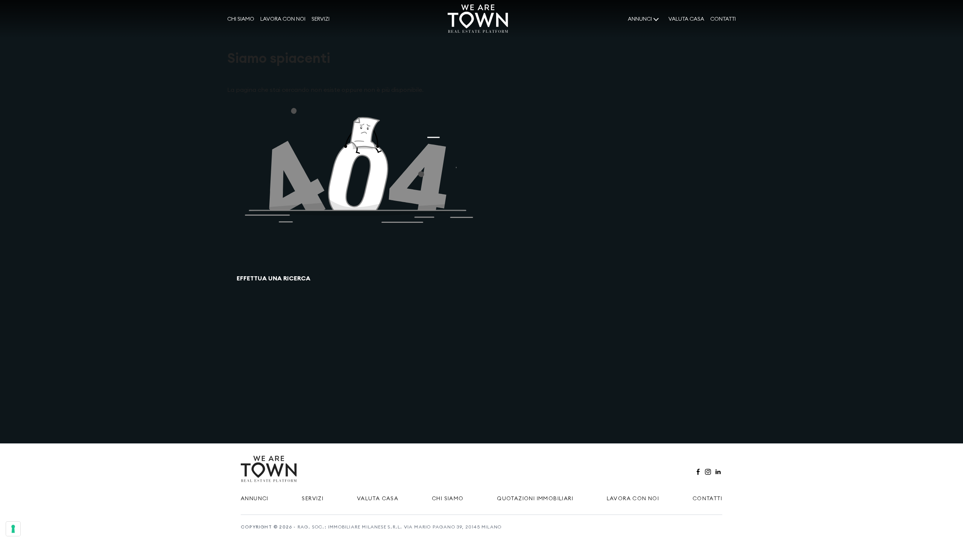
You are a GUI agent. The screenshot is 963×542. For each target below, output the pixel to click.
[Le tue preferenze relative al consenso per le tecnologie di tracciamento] (13, 529)
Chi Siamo (448, 498)
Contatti (723, 18)
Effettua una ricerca (273, 278)
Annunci (640, 18)
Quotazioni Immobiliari (535, 498)
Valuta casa (686, 18)
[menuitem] (240, 19)
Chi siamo (240, 18)
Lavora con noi (282, 18)
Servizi (320, 18)
